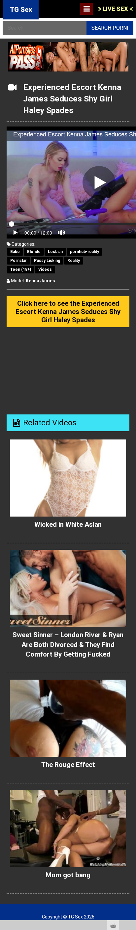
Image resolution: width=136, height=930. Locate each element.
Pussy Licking (47, 260)
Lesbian (55, 251)
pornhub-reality (84, 251)
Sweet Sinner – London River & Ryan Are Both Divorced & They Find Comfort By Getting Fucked (68, 644)
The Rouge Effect (68, 765)
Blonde (34, 251)
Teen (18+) (20, 269)
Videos (45, 269)
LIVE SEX (115, 8)
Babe (15, 251)
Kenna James (40, 280)
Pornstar (18, 260)
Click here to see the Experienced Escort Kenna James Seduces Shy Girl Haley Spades (68, 311)
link (130, 827)
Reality (73, 260)
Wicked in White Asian (68, 524)
